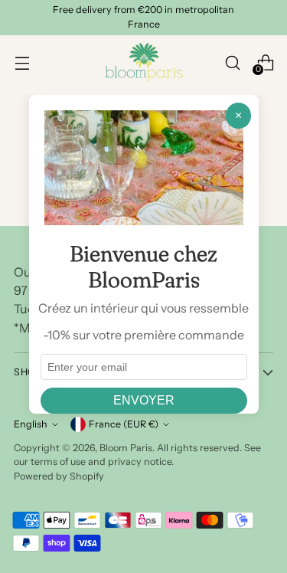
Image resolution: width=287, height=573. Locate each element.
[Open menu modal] (22, 62)
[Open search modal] (232, 62)
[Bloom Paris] (144, 62)
